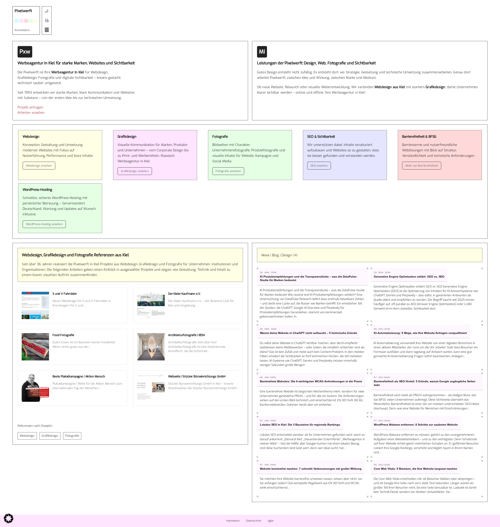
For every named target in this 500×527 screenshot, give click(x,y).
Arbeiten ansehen (31, 112)
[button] (46, 30)
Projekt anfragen (30, 107)
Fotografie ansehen (228, 171)
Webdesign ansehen (39, 166)
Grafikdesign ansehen (135, 171)
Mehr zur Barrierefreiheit (421, 166)
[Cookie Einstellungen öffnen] (8, 522)
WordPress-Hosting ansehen (44, 224)
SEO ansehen (319, 166)
